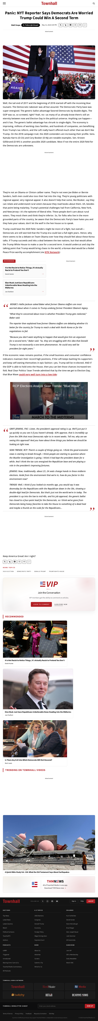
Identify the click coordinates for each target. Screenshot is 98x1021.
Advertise (37, 955)
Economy (38, 928)
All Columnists (70, 940)
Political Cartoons (8, 932)
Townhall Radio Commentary (12, 967)
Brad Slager (70, 928)
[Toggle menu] (4, 3)
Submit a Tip (39, 963)
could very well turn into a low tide (38, 374)
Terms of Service (8, 1014)
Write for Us (38, 967)
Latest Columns (8, 924)
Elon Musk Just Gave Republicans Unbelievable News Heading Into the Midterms (38, 712)
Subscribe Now (60, 604)
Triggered (6, 955)
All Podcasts (7, 971)
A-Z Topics (39, 910)
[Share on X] (61, 25)
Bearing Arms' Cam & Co (11, 963)
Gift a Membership (72, 955)
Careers (37, 959)
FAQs (82, 901)
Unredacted (6, 959)
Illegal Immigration (41, 936)
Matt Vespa (15, 25)
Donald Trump (39, 924)
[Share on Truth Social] (65, 25)
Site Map (51, 1014)
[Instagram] (47, 901)
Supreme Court (39, 940)
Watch (5, 928)
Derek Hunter (9, 663)
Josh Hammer (70, 936)
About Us (37, 951)
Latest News (6, 920)
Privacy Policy (19, 1014)
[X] (43, 901)
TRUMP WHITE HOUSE (56, 571)
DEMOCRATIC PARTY (24, 571)
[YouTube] (57, 901)
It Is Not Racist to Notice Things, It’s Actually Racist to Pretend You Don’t (35, 660)
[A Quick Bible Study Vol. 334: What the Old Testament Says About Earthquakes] (49, 842)
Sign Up (90, 1006)
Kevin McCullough (72, 924)
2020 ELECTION (8, 571)
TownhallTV (6, 936)
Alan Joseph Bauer (72, 932)
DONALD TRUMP (40, 571)
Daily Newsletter (71, 959)
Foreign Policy (39, 932)
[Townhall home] (11, 901)
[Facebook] (52, 901)
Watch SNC (69, 963)
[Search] (94, 3)
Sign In (74, 901)
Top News (6, 916)
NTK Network (52, 252)
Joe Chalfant (9, 715)
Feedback (29, 1014)
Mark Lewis (8, 763)
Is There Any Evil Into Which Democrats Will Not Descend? (28, 760)
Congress (37, 920)
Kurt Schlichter (71, 916)
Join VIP (90, 901)
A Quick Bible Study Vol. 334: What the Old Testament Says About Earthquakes (37, 872)
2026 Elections (39, 916)
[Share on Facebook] (70, 25)
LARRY (5, 951)
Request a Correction (40, 1014)
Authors (5, 940)
